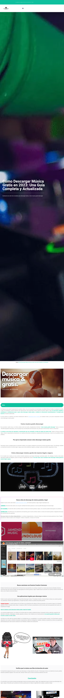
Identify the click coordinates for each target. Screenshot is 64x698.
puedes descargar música (21, 502)
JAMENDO (3, 505)
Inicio (17, 362)
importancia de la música (34, 416)
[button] (23, 8)
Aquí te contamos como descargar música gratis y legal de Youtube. (16, 609)
